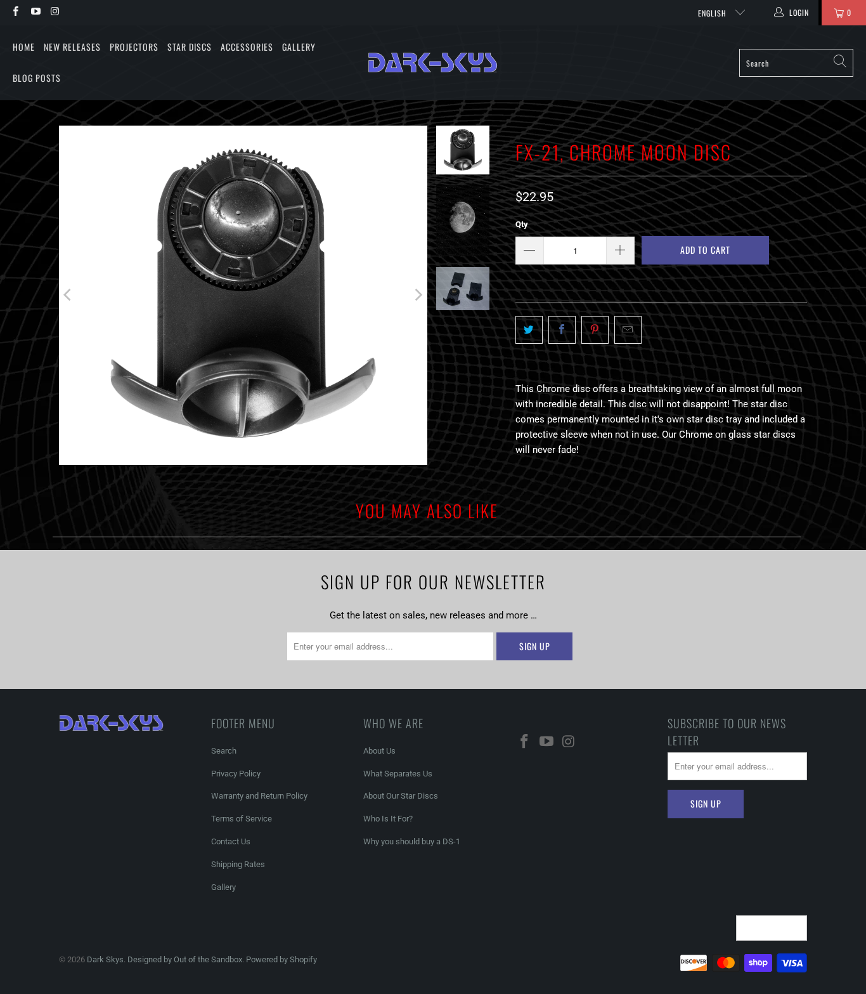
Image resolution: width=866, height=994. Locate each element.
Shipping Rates (238, 864)
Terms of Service (241, 818)
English (713, 13)
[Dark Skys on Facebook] (15, 12)
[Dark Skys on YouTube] (34, 12)
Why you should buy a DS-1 (411, 841)
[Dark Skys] (433, 63)
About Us (379, 750)
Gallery (299, 46)
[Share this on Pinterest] (595, 330)
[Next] (418, 295)
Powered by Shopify (281, 959)
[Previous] (68, 295)
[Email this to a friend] (628, 330)
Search (223, 750)
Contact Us (230, 841)
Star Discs (189, 46)
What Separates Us (397, 773)
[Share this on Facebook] (562, 330)
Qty (521, 224)
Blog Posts (37, 77)
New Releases (72, 46)
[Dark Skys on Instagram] (54, 12)
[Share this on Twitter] (529, 330)
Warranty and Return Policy (259, 796)
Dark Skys (105, 959)
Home (24, 46)
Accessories (247, 46)
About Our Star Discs (400, 796)
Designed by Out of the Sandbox (184, 959)
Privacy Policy (236, 773)
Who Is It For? (388, 818)
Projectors (134, 46)
